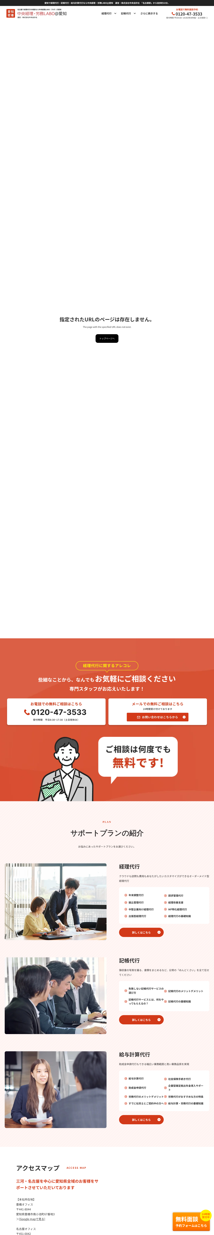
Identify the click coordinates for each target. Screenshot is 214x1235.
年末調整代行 (136, 895)
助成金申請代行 (137, 1088)
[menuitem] (151, 13)
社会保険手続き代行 (179, 1079)
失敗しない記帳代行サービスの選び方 (146, 990)
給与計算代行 (136, 1078)
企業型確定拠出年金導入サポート (185, 1088)
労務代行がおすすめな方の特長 (185, 1096)
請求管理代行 (175, 895)
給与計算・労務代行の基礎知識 (185, 1103)
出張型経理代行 (137, 916)
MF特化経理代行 (177, 909)
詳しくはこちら (141, 932)
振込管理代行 (136, 902)
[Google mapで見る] (32, 1219)
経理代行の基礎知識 (179, 916)
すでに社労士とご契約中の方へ (146, 1103)
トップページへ (107, 338)
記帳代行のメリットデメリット (185, 991)
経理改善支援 (175, 902)
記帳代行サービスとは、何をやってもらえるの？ (146, 1001)
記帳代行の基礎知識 (179, 1001)
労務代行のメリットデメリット (146, 1096)
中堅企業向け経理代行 (141, 909)
